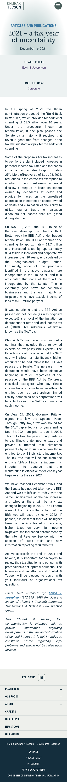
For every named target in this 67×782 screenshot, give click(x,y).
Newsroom (12, 726)
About (9, 704)
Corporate (34, 88)
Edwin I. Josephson (34, 67)
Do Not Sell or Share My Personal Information (33, 775)
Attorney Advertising (34, 769)
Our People (12, 719)
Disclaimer (33, 763)
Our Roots (12, 734)
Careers (10, 711)
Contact (33, 751)
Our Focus (12, 696)
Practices (12, 689)
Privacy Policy (34, 757)
